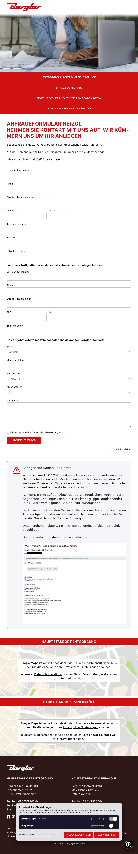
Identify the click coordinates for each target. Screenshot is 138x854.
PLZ (10, 210)
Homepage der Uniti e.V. (34, 152)
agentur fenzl (78, 843)
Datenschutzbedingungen (46, 432)
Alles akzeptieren (106, 835)
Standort (12, 346)
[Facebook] (8, 816)
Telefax (11, 237)
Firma (10, 183)
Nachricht (12, 400)
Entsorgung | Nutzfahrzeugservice (69, 77)
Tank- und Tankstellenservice (69, 108)
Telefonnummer (17, 224)
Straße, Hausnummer (20, 197)
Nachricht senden (24, 440)
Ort (52, 210)
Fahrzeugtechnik (69, 87)
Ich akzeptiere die (36, 432)
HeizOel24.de (39, 159)
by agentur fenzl (27, 835)
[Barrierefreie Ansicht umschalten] (129, 845)
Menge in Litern (16, 360)
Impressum (14, 828)
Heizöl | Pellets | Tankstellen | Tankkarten (69, 98)
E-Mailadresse (16, 251)
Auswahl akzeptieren (79, 835)
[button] (129, 7)
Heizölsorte (13, 373)
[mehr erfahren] (97, 819)
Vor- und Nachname (19, 170)
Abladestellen (14, 386)
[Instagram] (13, 816)
